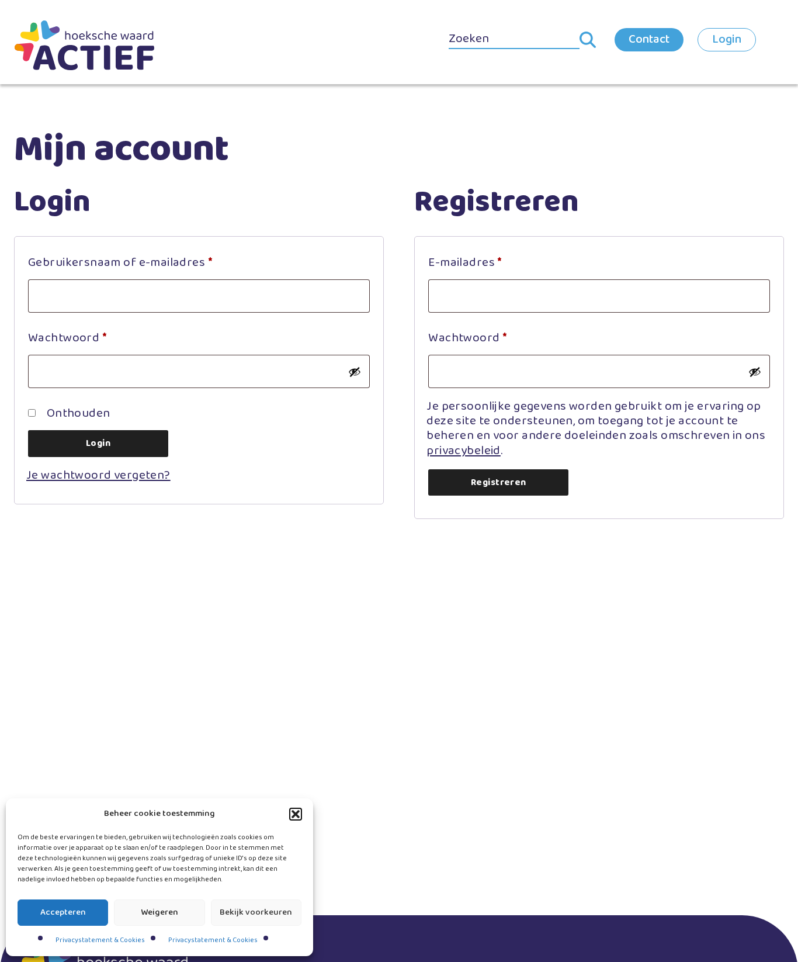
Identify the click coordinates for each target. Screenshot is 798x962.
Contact (649, 39)
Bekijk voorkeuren (256, 912)
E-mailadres (484, 262)
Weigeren (159, 912)
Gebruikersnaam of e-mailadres (139, 262)
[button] (295, 814)
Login (726, 39)
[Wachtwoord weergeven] (354, 371)
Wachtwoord (86, 337)
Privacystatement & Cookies (100, 940)
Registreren (498, 482)
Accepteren (63, 912)
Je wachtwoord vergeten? (98, 475)
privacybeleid (463, 451)
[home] (84, 45)
